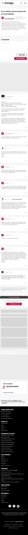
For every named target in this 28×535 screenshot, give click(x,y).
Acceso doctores (4, 495)
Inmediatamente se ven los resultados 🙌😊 (9, 470)
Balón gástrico (3, 463)
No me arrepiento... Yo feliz (6, 472)
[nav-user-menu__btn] (25, 3)
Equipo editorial (4, 488)
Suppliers (2, 500)
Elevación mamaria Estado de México (8, 442)
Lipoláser (2, 456)
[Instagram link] (10, 506)
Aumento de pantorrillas (5, 465)
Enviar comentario (20, 58)
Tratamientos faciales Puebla (6, 440)
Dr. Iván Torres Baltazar (5, 416)
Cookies (20, 524)
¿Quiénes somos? (4, 486)
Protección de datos (8, 524)
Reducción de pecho (5, 460)
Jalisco (2, 425)
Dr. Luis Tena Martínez (5, 414)
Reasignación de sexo (8, 392)
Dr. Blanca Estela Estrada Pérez (6, 418)
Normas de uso (15, 524)
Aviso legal (13, 526)
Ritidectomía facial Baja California (7, 444)
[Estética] (9, 3)
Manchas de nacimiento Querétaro (7, 446)
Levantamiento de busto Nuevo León (7, 438)
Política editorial (20, 526)
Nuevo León (3, 426)
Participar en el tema (15, 304)
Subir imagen (22, 55)
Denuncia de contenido (5, 490)
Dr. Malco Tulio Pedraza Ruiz (6, 413)
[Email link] (18, 506)
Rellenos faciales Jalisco (5, 437)
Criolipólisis (3, 458)
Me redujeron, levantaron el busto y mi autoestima (10, 481)
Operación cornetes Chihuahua (6, 449)
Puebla (2, 428)
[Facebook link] (14, 506)
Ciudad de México (4, 423)
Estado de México (4, 430)
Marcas (2, 498)
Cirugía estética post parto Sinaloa (7, 451)
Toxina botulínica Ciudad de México (7, 435)
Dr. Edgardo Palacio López (6, 411)
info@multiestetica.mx (19, 521)
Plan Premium (3, 496)
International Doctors (5, 502)
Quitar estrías (3, 461)
